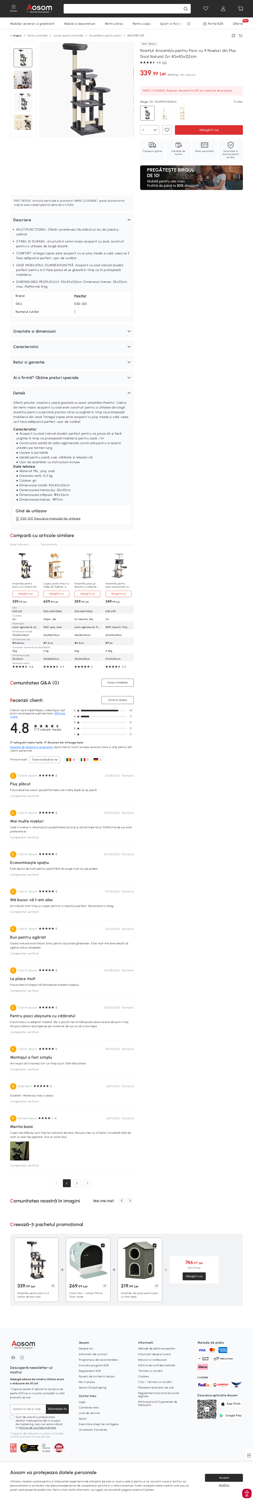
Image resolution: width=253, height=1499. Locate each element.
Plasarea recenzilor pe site (156, 1387)
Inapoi (17, 35)
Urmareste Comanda (93, 1429)
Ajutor (83, 1418)
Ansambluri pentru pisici (105, 35)
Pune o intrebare (118, 682)
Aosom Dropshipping (93, 1387)
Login (82, 1402)
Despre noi (86, 1348)
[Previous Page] (56, 1183)
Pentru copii (141, 24)
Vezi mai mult (103, 1200)
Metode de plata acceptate (156, 1348)
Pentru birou (114, 24)
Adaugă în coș (209, 130)
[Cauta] (185, 8)
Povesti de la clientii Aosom (97, 1376)
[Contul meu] (223, 8)
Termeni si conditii (150, 1371)
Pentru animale (37, 35)
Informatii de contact (93, 1354)
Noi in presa (87, 1382)
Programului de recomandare (98, 1360)
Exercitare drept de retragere (99, 1424)
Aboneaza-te (57, 1409)
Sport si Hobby (171, 24)
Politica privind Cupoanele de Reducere (157, 1403)
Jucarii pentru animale (68, 35)
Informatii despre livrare (154, 1354)
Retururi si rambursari (152, 1360)
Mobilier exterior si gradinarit (32, 24)
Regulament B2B (90, 1371)
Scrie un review (117, 700)
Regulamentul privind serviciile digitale (158, 1394)
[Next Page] (87, 1183)
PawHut (80, 296)
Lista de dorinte (89, 1413)
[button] (72, 219)
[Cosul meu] (240, 8)
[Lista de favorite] (205, 8)
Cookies (143, 1376)
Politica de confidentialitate (37, 1427)
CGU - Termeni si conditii (155, 1382)
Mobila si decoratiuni (79, 24)
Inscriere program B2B (94, 1365)
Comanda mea (89, 1407)
